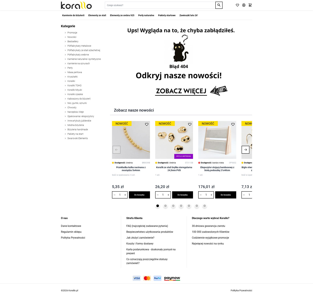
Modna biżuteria (75, 125)
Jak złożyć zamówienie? (140, 237)
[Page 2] (165, 206)
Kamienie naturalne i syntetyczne (84, 59)
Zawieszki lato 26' (188, 15)
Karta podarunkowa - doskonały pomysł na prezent (151, 251)
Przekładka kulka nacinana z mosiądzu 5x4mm (131, 169)
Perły (70, 68)
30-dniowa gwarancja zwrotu (208, 226)
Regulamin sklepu (71, 231)
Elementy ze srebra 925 (122, 15)
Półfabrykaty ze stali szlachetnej (83, 50)
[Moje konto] (244, 5)
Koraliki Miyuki (74, 90)
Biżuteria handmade (77, 129)
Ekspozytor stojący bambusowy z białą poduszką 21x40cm (217, 169)
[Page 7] (204, 206)
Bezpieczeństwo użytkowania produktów (149, 231)
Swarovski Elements (77, 138)
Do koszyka (139, 195)
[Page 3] (173, 206)
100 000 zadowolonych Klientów (210, 231)
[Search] (219, 5)
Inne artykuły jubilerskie (79, 120)
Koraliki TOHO (74, 85)
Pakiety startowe (167, 15)
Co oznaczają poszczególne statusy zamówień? (147, 261)
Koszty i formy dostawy (139, 243)
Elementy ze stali (97, 15)
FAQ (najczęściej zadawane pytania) (147, 226)
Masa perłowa (74, 72)
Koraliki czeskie (75, 94)
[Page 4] (181, 206)
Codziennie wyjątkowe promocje (210, 237)
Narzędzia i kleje (75, 112)
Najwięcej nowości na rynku (208, 243)
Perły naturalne (146, 15)
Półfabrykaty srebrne (78, 54)
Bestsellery (72, 41)
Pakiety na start (75, 134)
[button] (116, 150)
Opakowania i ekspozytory (80, 116)
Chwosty (71, 107)
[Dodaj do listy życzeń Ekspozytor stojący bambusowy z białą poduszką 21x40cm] (233, 124)
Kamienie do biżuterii (73, 15)
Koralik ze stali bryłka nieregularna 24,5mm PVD (174, 169)
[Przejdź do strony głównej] (76, 5)
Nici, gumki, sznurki (77, 103)
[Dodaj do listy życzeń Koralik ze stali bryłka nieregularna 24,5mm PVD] (190, 124)
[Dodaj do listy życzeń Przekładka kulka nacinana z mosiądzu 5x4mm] (147, 124)
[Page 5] (189, 206)
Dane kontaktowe (71, 226)
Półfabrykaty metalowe (79, 46)
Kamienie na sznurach (78, 63)
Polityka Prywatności (73, 237)
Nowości (71, 37)
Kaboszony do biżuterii (78, 98)
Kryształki (72, 76)
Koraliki (71, 81)
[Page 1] (157, 206)
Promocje (72, 32)
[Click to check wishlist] (237, 5)
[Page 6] (196, 206)
